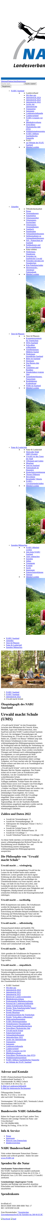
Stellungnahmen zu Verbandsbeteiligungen (35, 237)
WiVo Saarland (32, 343)
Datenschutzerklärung (34, 572)
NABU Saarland (17, 91)
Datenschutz (12, 81)
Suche (28, 568)
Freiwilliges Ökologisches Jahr (18, 1028)
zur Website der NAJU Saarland (18, 1062)
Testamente (30, 563)
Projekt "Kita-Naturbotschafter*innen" (21, 1008)
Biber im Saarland (33, 359)
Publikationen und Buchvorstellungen (33, 246)
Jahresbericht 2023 (33, 100)
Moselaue (30, 463)
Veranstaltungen (32, 213)
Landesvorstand (32, 115)
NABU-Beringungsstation (16, 1021)
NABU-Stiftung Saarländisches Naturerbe (32, 136)
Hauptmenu (6, 86)
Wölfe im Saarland (33, 386)
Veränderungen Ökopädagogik (18, 1024)
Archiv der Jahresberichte (31, 105)
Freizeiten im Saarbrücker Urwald (34, 257)
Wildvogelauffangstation (15, 1019)
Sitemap (4, 81)
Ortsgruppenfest (32, 218)
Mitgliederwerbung (33, 122)
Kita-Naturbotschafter (34, 265)
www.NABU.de (7, 1158)
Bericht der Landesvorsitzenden (18, 997)
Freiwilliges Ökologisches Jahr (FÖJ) (33, 127)
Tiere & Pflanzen (17, 334)
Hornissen (30, 361)
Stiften (28, 561)
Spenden (29, 559)
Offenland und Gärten (34, 461)
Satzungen (30, 111)
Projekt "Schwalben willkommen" (19, 1017)
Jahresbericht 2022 (33, 102)
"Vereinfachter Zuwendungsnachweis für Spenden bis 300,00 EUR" (22, 1213)
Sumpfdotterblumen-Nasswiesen (34, 378)
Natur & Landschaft (19, 447)
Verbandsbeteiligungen (35, 234)
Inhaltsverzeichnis (13, 1143)
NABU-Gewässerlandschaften (35, 482)
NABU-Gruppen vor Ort (16, 1051)
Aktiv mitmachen (33, 556)
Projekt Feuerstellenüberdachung (19, 1026)
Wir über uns (31, 95)
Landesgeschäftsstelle (34, 113)
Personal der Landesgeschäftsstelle (19, 1003)
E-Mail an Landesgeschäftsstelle (13, 1086)
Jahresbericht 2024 (33, 97)
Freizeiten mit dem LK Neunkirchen (35, 262)
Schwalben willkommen (31, 346)
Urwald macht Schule (14, 1030)
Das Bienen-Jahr (32, 363)
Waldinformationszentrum (16, 1058)
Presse (28, 211)
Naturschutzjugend (13, 1033)
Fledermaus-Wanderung (31, 253)
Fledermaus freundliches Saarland (34, 355)
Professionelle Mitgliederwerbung (19, 1001)
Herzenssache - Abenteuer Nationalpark (32, 269)
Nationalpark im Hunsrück (32, 469)
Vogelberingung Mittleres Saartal (32, 350)
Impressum (21, 81)
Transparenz (31, 109)
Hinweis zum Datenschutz (16, 1140)
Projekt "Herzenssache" (15, 1010)
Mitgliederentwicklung (15, 999)
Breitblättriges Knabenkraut (31, 382)
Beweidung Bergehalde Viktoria (34, 478)
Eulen (28, 365)
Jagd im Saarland (33, 465)
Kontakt (29, 565)
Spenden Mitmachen (19, 545)
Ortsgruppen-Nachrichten (31, 221)
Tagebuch (30, 229)
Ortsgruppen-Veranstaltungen (32, 226)
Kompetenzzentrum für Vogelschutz (34, 339)
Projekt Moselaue (13, 1012)
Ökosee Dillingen (33, 474)
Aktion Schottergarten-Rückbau (18, 1006)
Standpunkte (31, 231)
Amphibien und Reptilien (32, 369)
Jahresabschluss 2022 (14, 1037)
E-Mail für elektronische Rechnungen (16, 1088)
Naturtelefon (31, 216)
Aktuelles (14, 207)
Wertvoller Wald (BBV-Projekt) (32, 453)
